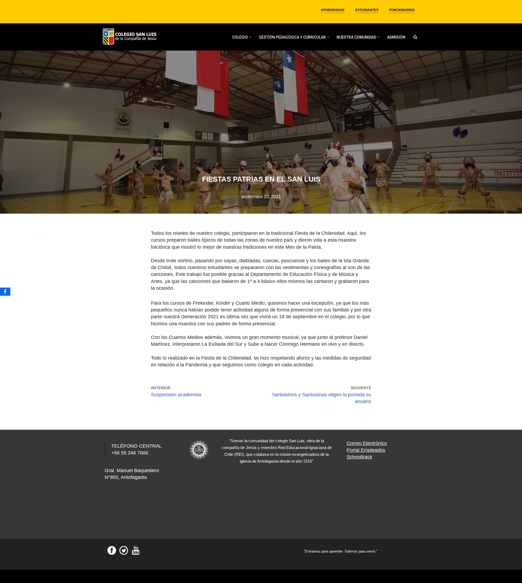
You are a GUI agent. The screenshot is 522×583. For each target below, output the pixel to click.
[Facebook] (5, 292)
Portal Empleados (366, 450)
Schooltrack (359, 457)
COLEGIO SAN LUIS (120, 576)
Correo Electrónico (367, 443)
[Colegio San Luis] (130, 37)
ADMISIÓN (396, 37)
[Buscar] (415, 37)
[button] (250, 37)
